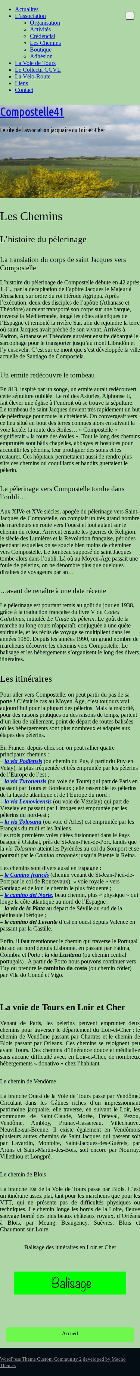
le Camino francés (26, 874)
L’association (30, 16)
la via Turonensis (25, 781)
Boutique (41, 49)
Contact (24, 90)
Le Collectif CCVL (38, 70)
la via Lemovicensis (28, 801)
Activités (40, 29)
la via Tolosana (22, 821)
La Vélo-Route (32, 76)
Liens (21, 83)
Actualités (26, 9)
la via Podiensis (23, 761)
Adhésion (41, 56)
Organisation (45, 22)
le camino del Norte (28, 895)
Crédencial (42, 36)
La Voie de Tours (35, 63)
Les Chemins (45, 43)
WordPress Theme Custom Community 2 (41, 1359)
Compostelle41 (32, 111)
